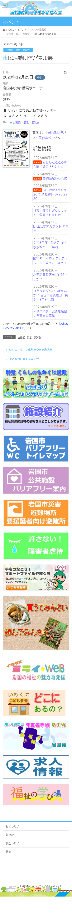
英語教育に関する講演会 (24, 359)
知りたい (11, 834)
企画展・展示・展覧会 (18, 50)
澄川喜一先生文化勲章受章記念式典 (30, 349)
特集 (8, 851)
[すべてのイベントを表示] (65, 73)
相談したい (12, 826)
